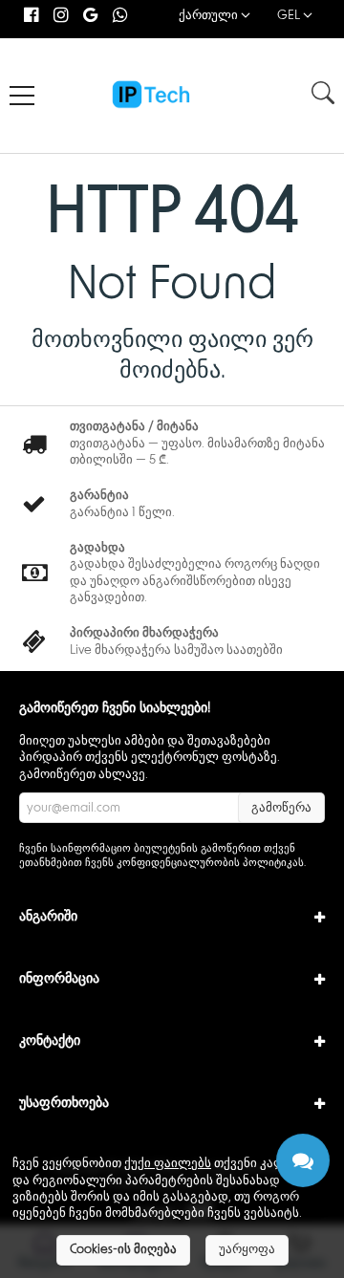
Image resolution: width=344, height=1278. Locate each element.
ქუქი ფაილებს (167, 1164)
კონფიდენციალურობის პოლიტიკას (210, 862)
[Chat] (303, 1160)
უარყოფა (247, 1250)
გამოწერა (281, 808)
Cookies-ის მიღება (123, 1250)
